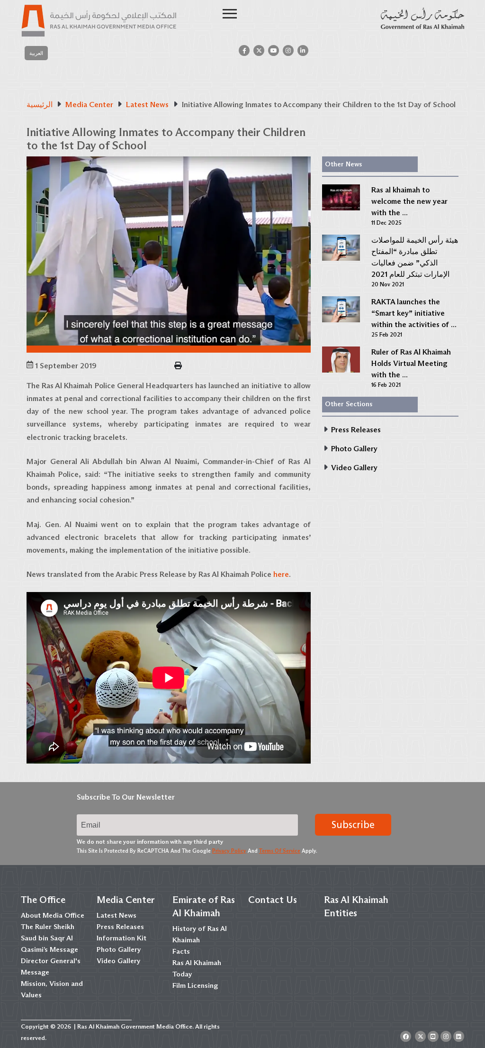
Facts (181, 951)
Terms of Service (279, 851)
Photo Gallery (119, 949)
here (281, 574)
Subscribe (353, 824)
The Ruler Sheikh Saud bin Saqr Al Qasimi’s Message (49, 938)
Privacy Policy (229, 851)
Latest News (116, 915)
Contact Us (272, 899)
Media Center (126, 899)
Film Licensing (195, 985)
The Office (43, 899)
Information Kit (121, 938)
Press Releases (120, 926)
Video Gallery (118, 961)
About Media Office (52, 915)
